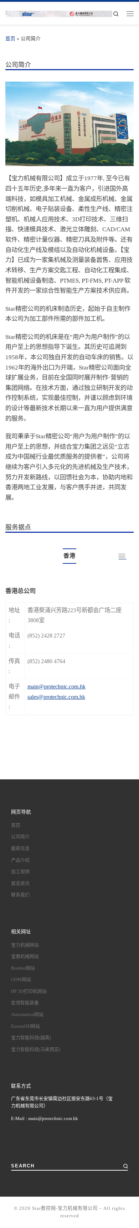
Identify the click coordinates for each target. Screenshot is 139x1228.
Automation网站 (27, 1014)
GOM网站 (21, 979)
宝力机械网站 (25, 945)
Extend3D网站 (25, 1026)
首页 (10, 38)
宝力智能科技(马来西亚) (35, 1049)
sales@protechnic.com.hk (56, 696)
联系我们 (20, 894)
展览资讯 (20, 883)
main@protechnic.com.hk (56, 686)
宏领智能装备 (25, 1002)
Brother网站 (23, 968)
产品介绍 (20, 860)
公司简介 (20, 836)
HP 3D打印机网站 (29, 991)
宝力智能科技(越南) (31, 1037)
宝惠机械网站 (25, 956)
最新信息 (20, 848)
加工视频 (20, 871)
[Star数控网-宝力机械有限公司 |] (58, 13)
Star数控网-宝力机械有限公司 (65, 1208)
